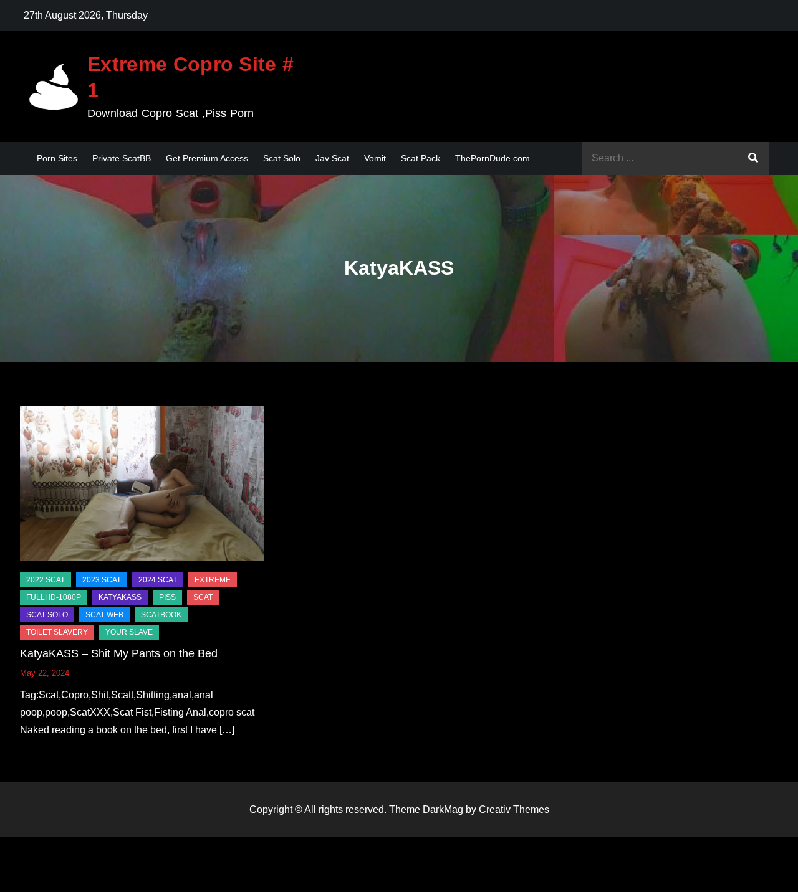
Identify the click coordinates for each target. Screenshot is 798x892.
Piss (167, 597)
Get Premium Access (207, 158)
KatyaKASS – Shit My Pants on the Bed (119, 653)
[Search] (753, 158)
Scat (203, 597)
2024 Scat (157, 580)
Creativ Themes (514, 809)
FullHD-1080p (53, 597)
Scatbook (161, 614)
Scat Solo (281, 158)
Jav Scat (332, 158)
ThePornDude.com (492, 158)
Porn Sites (57, 158)
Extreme (213, 580)
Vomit (375, 158)
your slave (129, 632)
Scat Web (104, 614)
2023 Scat (101, 580)
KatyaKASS (120, 597)
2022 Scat (45, 580)
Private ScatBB (121, 158)
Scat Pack (420, 158)
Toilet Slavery (57, 632)
